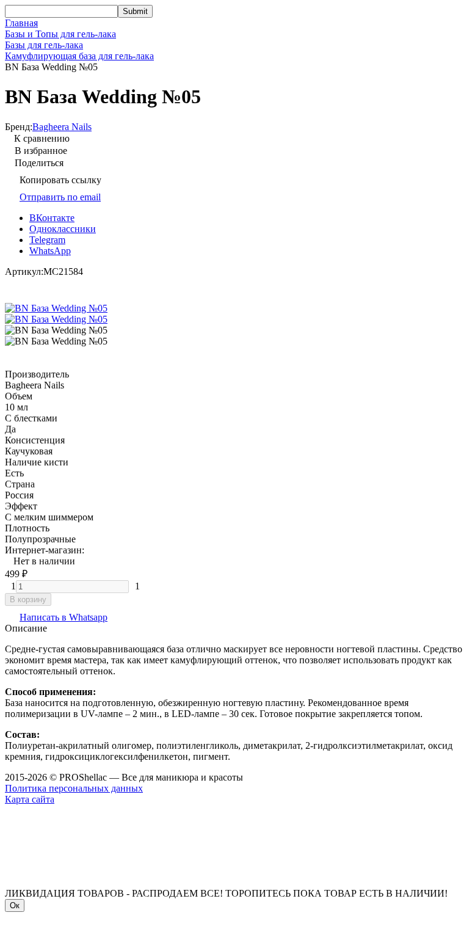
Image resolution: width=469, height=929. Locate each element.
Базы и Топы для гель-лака (60, 34)
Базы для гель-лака (44, 45)
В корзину (28, 599)
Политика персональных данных (74, 788)
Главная (21, 23)
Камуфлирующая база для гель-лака (79, 56)
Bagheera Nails (62, 127)
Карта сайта (29, 799)
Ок (15, 905)
